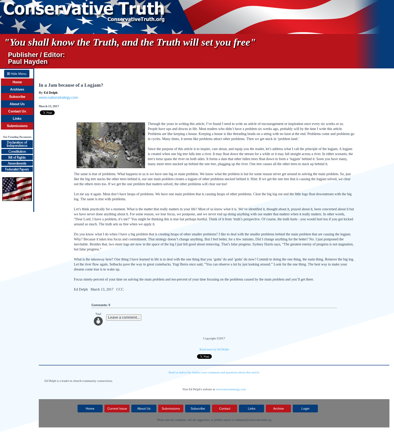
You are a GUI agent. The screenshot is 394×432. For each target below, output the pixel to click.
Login (305, 408)
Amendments (17, 163)
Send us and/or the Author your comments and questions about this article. (214, 372)
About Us (17, 104)
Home (17, 82)
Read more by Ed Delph (214, 349)
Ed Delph (50, 92)
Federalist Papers (17, 169)
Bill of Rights (17, 157)
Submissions (17, 126)
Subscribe (17, 97)
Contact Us (17, 111)
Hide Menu (18, 73)
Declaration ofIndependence (17, 144)
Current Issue (117, 408)
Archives (17, 89)
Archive (278, 408)
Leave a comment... (124, 317)
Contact (224, 408)
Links (17, 118)
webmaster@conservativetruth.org (252, 420)
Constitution (17, 151)
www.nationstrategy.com (58, 97)
